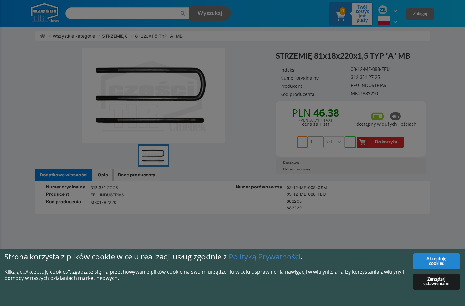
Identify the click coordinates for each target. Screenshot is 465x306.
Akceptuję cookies (436, 261)
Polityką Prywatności (265, 256)
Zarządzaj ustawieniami (436, 281)
